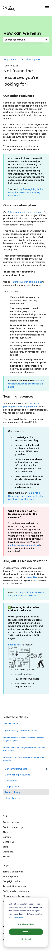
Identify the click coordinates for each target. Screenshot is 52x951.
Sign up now (14, 644)
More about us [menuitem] (12, 798)
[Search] (46, 39)
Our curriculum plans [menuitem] (16, 768)
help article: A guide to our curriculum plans (26, 383)
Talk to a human (10, 723)
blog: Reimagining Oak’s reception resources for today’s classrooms (25, 192)
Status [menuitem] (6, 856)
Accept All (26, 931)
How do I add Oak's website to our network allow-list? (23, 758)
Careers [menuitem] (7, 837)
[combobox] (23, 39)
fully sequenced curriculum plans (25, 212)
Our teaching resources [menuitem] (17, 774)
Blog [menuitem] (5, 846)
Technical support (30, 59)
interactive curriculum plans (27, 281)
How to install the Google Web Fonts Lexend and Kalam (24, 749)
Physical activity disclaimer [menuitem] (17, 896)
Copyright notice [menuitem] (12, 881)
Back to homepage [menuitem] (13, 827)
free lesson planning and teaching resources (21, 405)
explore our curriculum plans (23, 545)
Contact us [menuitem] (8, 841)
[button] (46, 769)
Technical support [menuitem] (14, 792)
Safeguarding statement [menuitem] (16, 891)
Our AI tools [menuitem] (11, 780)
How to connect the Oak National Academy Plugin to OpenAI (23, 739)
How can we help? (22, 33)
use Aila (32, 577)
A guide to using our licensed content (20, 730)
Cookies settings (26, 924)
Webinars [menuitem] (8, 851)
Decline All (26, 939)
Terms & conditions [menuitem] (13, 871)
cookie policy (17, 917)
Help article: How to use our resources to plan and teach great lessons (25, 495)
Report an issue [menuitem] (11, 822)
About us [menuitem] (7, 832)
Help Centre (9, 59)
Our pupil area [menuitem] (12, 786)
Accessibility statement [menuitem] (15, 886)
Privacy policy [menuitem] (10, 876)
